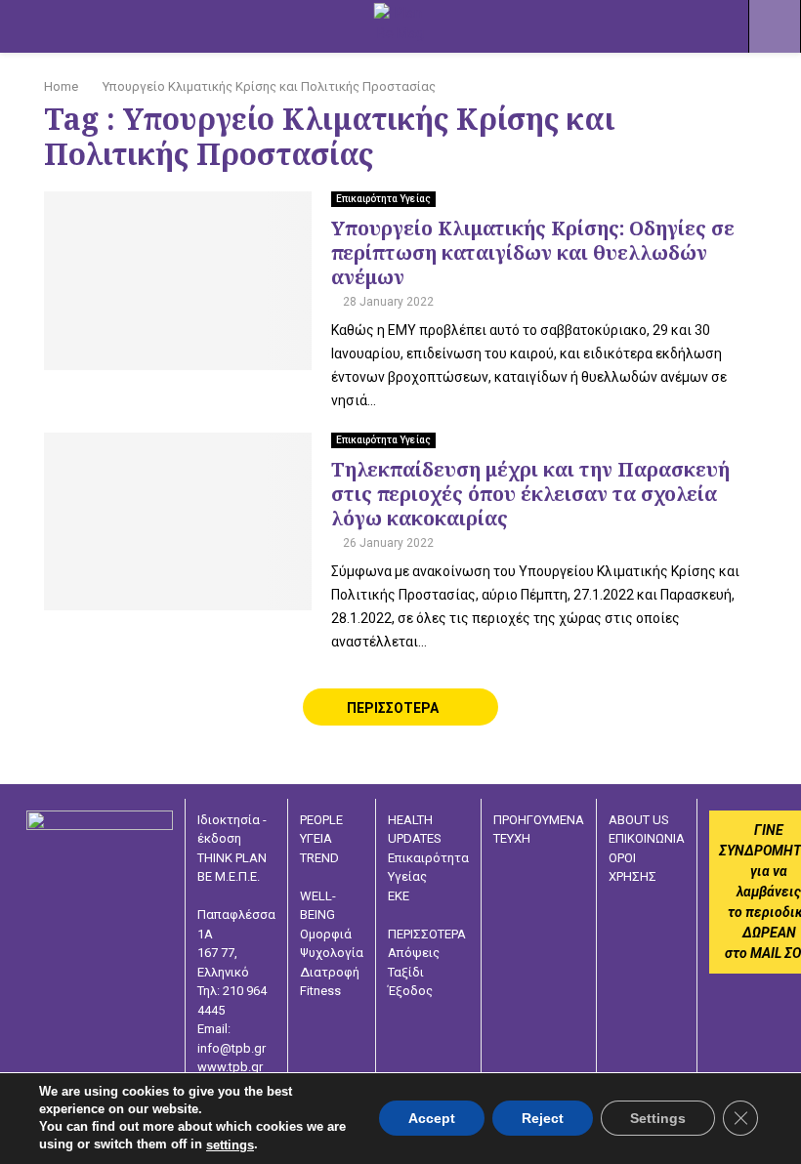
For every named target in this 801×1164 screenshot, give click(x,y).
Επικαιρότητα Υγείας (383, 198)
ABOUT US (639, 819)
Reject (543, 1119)
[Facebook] (615, 948)
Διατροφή (329, 972)
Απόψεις (414, 952)
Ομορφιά (326, 934)
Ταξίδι (406, 972)
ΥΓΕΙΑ (316, 838)
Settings (658, 1119)
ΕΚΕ (398, 896)
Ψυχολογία (331, 952)
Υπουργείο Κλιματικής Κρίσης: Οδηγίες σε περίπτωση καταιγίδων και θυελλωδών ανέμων (533, 252)
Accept (431, 1119)
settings (230, 1145)
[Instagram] (645, 948)
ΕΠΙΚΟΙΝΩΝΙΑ (647, 838)
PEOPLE (321, 819)
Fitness (320, 990)
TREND (319, 858)
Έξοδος (410, 990)
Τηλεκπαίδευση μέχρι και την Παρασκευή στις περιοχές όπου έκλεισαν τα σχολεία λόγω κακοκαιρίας (530, 493)
